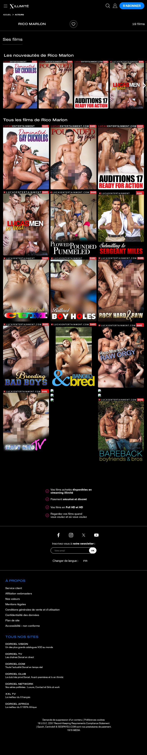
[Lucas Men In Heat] (127, 85)
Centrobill (50, 726)
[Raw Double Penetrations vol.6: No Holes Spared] (73, 395)
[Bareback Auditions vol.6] (73, 399)
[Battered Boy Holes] (73, 289)
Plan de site (12, 620)
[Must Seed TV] (26, 421)
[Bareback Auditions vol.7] (121, 390)
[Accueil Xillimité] (19, 6)
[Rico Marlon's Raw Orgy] (121, 355)
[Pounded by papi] (56, 85)
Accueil (7, 14)
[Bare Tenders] (73, 390)
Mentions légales (15, 604)
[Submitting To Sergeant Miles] (121, 223)
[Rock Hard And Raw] (121, 289)
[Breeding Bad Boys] (26, 355)
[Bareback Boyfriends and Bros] (121, 430)
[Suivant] (144, 85)
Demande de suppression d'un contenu (62, 720)
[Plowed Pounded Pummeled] (73, 223)
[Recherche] (107, 6)
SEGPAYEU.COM (67, 726)
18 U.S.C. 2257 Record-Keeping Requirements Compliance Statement (73, 723)
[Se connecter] (115, 6)
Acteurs (19, 14)
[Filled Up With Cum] (26, 289)
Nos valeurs (12, 598)
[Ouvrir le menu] (5, 3)
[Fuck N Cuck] (121, 395)
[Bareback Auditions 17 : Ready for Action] (91, 85)
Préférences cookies (94, 720)
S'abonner (132, 5)
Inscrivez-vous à (73, 543)
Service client (13, 588)
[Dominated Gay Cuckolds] (20, 85)
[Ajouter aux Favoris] (73, 24)
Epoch (41, 726)
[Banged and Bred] (73, 355)
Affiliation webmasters (18, 593)
